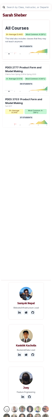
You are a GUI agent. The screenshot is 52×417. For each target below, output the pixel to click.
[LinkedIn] (19, 312)
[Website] (26, 312)
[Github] (33, 312)
